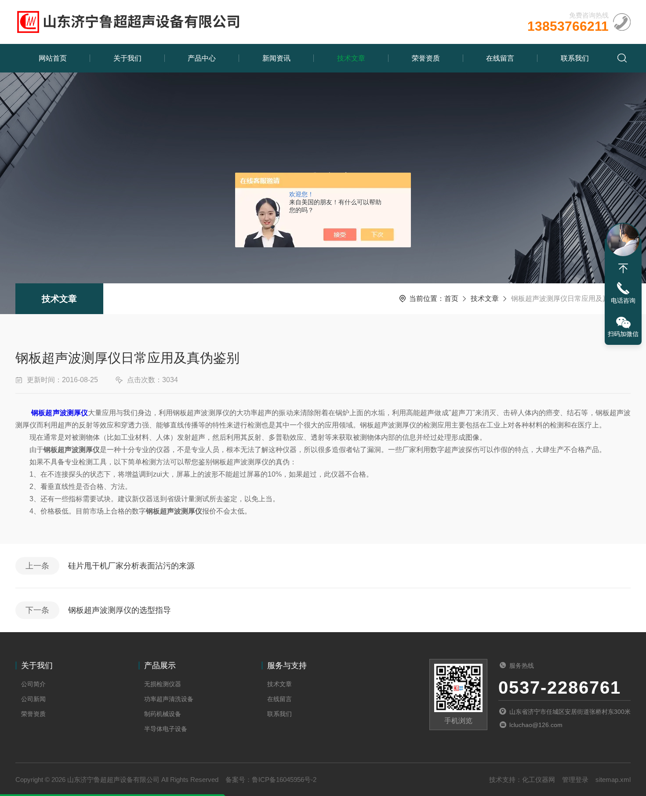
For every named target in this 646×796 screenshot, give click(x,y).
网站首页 (53, 58)
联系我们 (575, 58)
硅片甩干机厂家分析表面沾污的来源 (131, 565)
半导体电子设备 (165, 728)
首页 (451, 298)
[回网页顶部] (623, 268)
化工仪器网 (538, 779)
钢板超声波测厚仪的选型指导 (119, 610)
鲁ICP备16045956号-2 (284, 779)
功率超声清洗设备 (168, 698)
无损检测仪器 (162, 683)
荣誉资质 (426, 58)
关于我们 (127, 58)
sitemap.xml (613, 779)
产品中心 (202, 58)
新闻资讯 (276, 58)
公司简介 (33, 683)
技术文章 (351, 58)
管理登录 (575, 779)
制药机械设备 (162, 713)
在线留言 (500, 58)
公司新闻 (33, 698)
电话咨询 (623, 300)
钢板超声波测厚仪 (59, 412)
